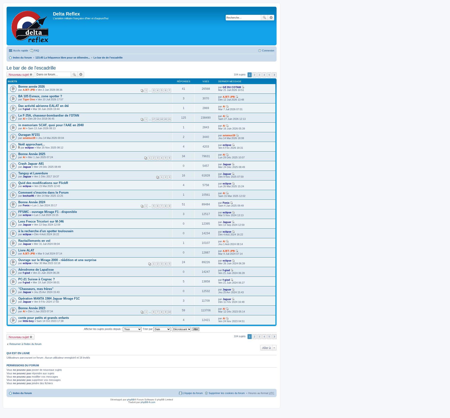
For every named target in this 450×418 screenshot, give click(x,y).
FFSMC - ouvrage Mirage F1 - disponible (47, 212)
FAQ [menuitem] (36, 50)
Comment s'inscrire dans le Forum (43, 192)
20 (165, 119)
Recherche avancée (271, 17)
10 (169, 312)
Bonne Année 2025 (31, 154)
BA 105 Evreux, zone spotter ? (40, 96)
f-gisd (26, 109)
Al (224, 106)
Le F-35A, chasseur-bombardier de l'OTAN (48, 115)
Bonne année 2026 (31, 86)
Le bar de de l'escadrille (108, 57)
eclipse (29, 147)
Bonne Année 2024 (31, 202)
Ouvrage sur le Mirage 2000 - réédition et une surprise (57, 260)
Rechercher (264, 17)
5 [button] (269, 75)
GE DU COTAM (232, 87)
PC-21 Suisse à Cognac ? (36, 279)
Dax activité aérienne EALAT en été (43, 106)
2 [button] (254, 75)
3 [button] (259, 75)
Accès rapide (20, 50)
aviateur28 (29, 138)
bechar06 (28, 195)
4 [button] (264, 75)
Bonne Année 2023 (31, 308)
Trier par (148, 329)
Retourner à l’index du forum (25, 344)
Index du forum (22, 57)
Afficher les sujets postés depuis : (103, 329)
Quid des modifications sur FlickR (43, 183)
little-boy (28, 321)
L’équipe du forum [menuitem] (193, 393)
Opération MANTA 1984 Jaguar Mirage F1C (49, 298)
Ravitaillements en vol (34, 240)
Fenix (26, 205)
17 (153, 119)
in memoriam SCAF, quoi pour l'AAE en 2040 (51, 125)
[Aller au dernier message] (243, 87)
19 (161, 119)
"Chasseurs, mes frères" (35, 289)
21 (169, 119)
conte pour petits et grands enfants (43, 318)
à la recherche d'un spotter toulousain (45, 231)
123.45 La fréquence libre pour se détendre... (62, 57)
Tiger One (29, 99)
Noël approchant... (31, 144)
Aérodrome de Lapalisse (36, 269)
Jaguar (27, 166)
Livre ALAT (26, 250)
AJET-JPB (29, 89)
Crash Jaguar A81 (31, 163)
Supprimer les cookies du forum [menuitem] (227, 393)
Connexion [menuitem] (268, 50)
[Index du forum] (30, 26)
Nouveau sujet (19, 74)
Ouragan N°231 (29, 135)
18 (157, 119)
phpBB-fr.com (148, 402)
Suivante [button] (274, 74)
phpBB (131, 399)
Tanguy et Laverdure (33, 173)
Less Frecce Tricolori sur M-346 (41, 221)
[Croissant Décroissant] (182, 329)
